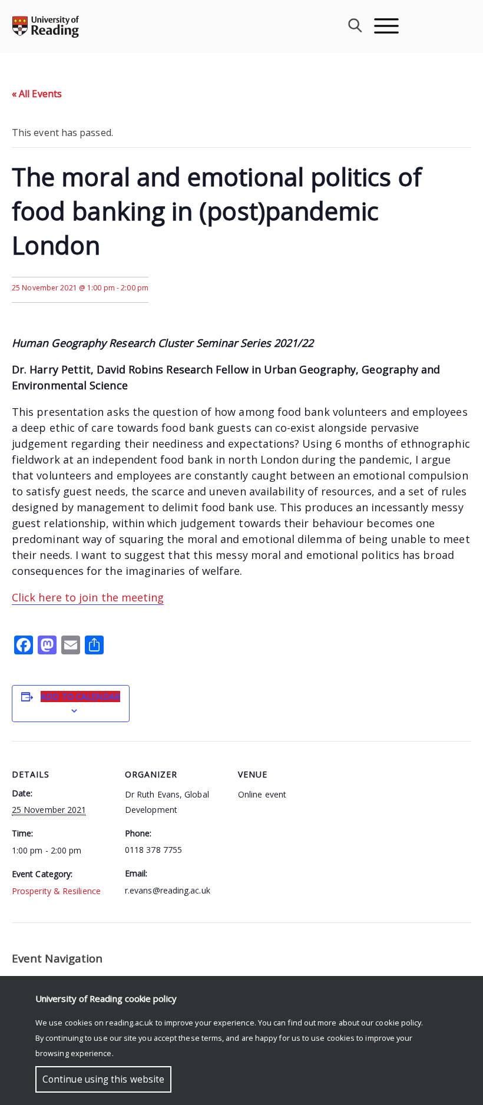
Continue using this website (103, 1079)
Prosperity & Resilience (56, 890)
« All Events (37, 93)
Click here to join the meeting (88, 597)
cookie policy (398, 1022)
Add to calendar (80, 696)
